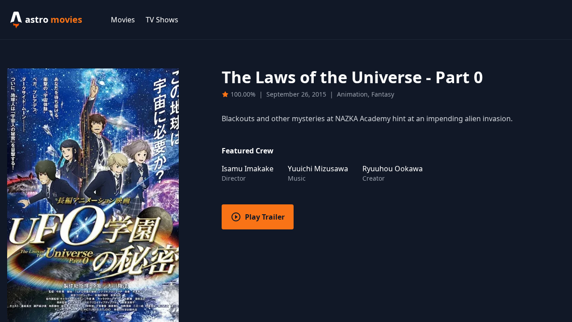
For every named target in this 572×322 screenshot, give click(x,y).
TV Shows (162, 20)
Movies (123, 20)
